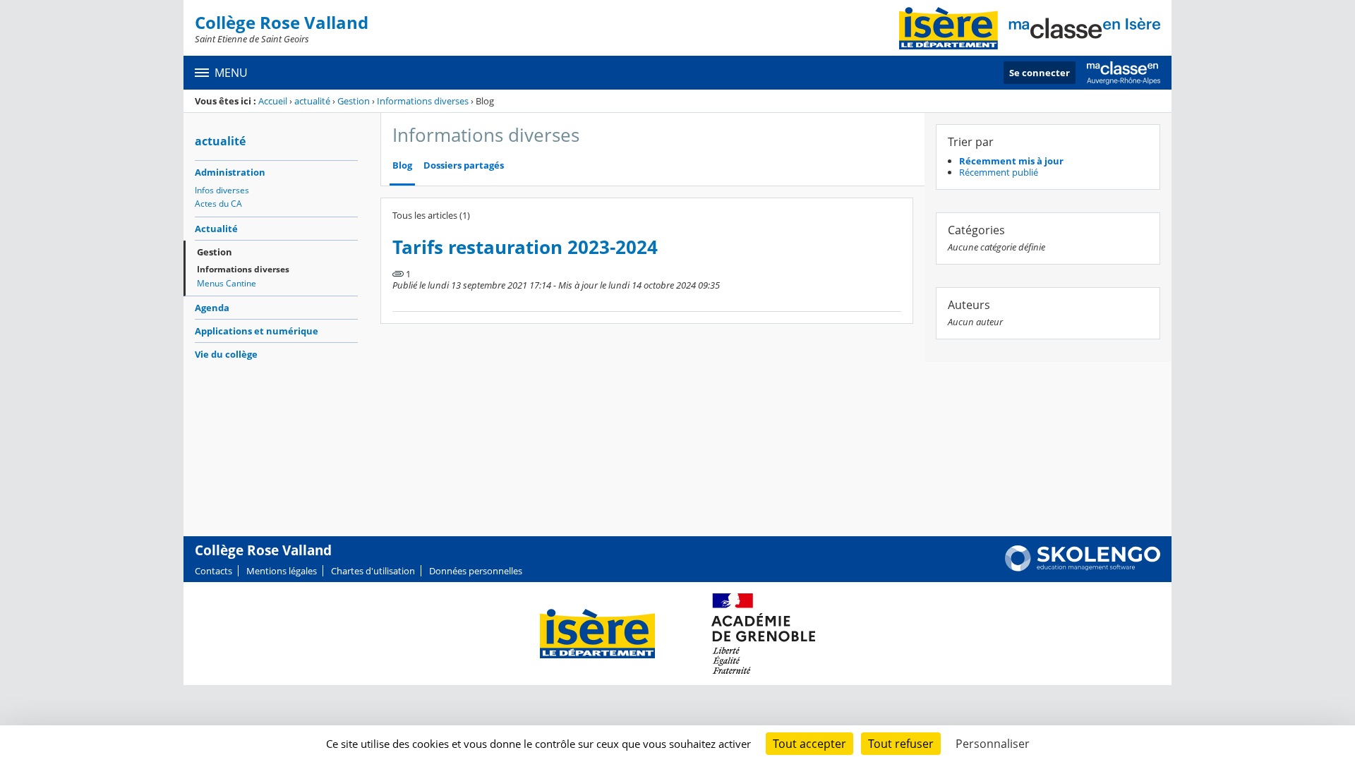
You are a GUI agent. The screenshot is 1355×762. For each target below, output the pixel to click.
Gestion (353, 101)
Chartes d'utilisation (373, 570)
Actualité (216, 228)
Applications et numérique (256, 331)
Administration (230, 172)
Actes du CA (218, 204)
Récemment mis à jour (1011, 161)
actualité (312, 101)
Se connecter (1039, 72)
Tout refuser (901, 743)
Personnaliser (993, 743)
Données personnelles (475, 570)
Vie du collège (226, 354)
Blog (402, 165)
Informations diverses (423, 101)
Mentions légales (281, 570)
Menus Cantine (226, 283)
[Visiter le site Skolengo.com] (1082, 568)
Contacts (213, 570)
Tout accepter (809, 743)
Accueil (272, 101)
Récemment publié (998, 172)
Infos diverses (222, 190)
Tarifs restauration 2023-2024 (525, 247)
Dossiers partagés (463, 165)
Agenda (212, 307)
